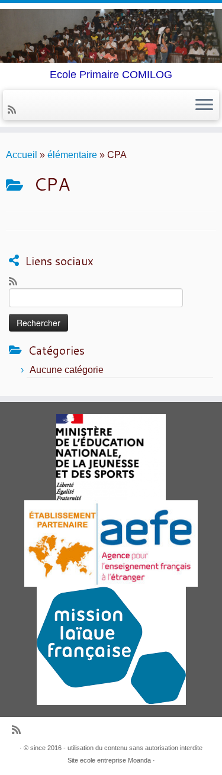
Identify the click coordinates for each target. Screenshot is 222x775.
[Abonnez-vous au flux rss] (14, 110)
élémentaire (72, 155)
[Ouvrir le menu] (204, 105)
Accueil (21, 155)
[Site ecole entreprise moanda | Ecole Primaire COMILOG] (111, 36)
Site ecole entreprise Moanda (109, 760)
